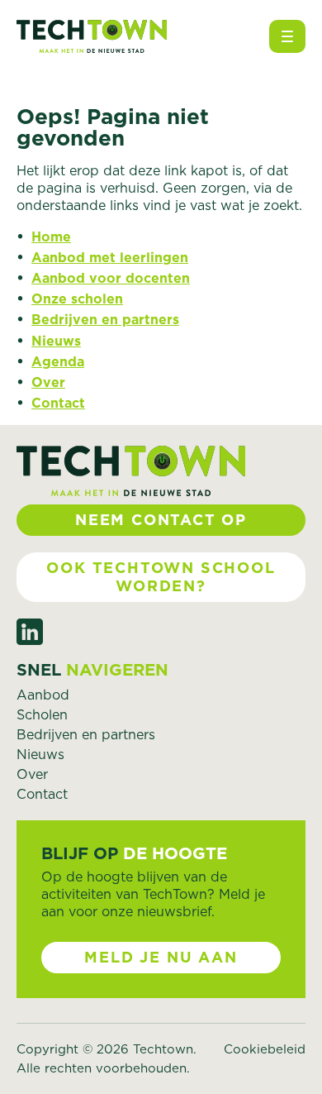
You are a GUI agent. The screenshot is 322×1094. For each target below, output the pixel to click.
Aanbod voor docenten (110, 278)
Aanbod (43, 695)
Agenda (57, 361)
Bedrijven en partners (105, 319)
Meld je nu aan (160, 957)
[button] (287, 36)
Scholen (42, 714)
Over (48, 382)
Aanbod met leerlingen (109, 257)
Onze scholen (77, 298)
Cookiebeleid (264, 1049)
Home (51, 236)
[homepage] (92, 36)
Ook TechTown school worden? (160, 576)
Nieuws (56, 341)
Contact (58, 403)
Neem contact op (161, 519)
